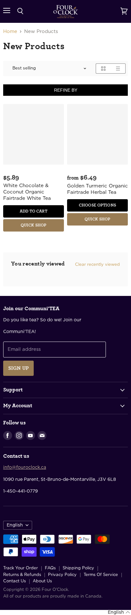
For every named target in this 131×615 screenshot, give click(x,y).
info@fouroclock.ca (24, 467)
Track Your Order (20, 568)
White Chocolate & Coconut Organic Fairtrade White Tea (27, 192)
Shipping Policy (78, 568)
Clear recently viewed (97, 264)
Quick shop (33, 225)
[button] (119, 612)
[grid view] (103, 68)
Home (10, 31)
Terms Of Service (101, 575)
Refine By (65, 90)
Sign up (18, 368)
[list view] (118, 68)
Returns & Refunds (22, 575)
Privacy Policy (62, 575)
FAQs (50, 568)
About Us (42, 581)
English (15, 525)
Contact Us (14, 581)
